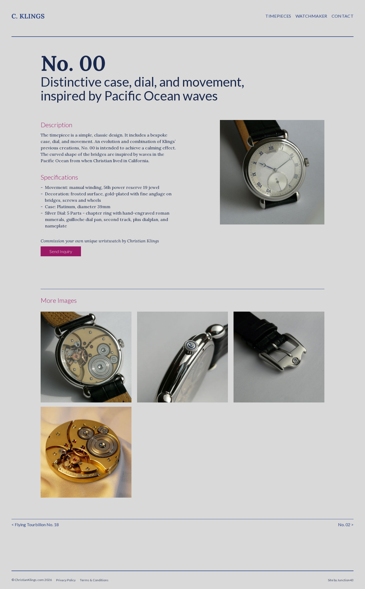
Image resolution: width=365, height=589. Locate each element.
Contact (343, 15)
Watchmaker (311, 15)
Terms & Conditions (94, 580)
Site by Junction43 (341, 580)
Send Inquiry (60, 251)
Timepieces (278, 15)
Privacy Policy (66, 580)
